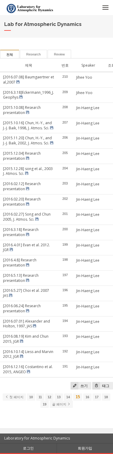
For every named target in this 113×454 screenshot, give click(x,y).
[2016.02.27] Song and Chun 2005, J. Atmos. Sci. (27, 217)
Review (59, 54)
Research (33, 54)
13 (59, 397)
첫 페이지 (16, 397)
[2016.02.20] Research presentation (22, 202)
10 (31, 397)
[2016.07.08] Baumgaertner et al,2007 (28, 79)
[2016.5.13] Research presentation (21, 278)
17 (97, 397)
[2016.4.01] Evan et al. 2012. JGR (26, 247)
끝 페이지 (59, 404)
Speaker (88, 65)
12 (49, 397)
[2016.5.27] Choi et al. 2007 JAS (26, 293)
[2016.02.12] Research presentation (22, 186)
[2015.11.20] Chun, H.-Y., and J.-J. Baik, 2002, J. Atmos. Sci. (27, 140)
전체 (9, 54)
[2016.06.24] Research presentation (22, 308)
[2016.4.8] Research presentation (19, 262)
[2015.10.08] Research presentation (22, 110)
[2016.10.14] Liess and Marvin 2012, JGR (28, 354)
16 (87, 397)
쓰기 (84, 385)
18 (106, 397)
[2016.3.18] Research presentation (21, 232)
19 (44, 404)
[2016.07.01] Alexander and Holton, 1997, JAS (26, 324)
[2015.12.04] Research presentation (22, 156)
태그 (105, 385)
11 (40, 397)
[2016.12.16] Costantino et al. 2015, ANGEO (28, 369)
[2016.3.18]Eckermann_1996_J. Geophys (28, 95)
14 (68, 397)
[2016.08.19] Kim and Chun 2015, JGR (26, 339)
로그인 (28, 448)
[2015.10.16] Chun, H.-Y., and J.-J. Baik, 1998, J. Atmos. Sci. (27, 125)
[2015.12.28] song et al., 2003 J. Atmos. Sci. (28, 171)
